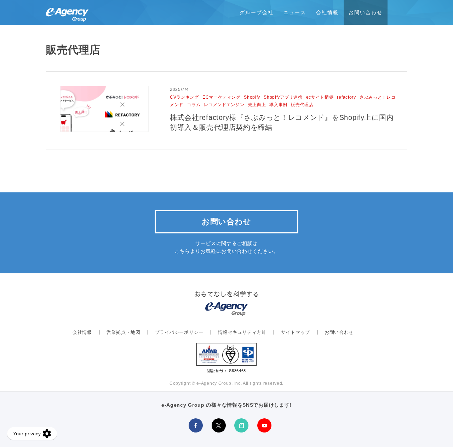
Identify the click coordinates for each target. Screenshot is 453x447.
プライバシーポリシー (179, 332)
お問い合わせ (366, 12)
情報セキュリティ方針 (242, 332)
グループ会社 (257, 12)
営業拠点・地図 (124, 332)
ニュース (294, 12)
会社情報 (327, 12)
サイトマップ (295, 332)
